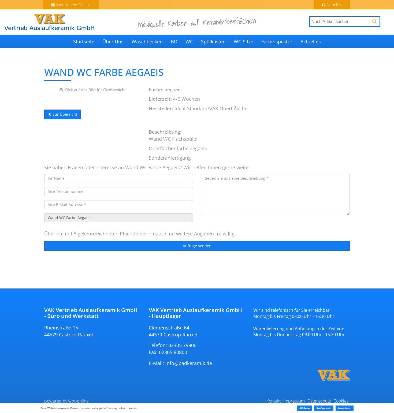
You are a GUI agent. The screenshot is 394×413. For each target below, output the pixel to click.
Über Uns (113, 41)
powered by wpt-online (66, 401)
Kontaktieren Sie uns (73, 4)
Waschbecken (147, 41)
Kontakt (273, 401)
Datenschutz (319, 401)
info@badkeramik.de (188, 363)
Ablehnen (304, 408)
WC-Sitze (243, 41)
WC (189, 41)
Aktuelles (333, 4)
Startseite (83, 41)
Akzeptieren (344, 408)
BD (174, 41)
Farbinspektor (276, 41)
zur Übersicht (64, 114)
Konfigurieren (324, 408)
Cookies (340, 401)
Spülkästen (213, 41)
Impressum (294, 401)
